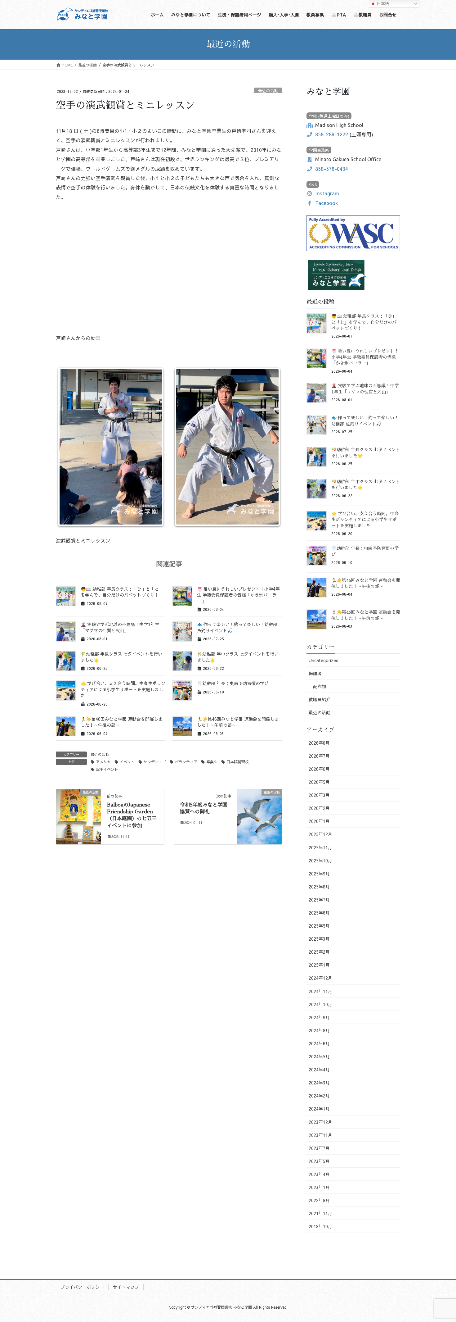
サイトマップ (126, 1287)
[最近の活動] (78, 811)
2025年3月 (319, 939)
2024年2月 (319, 1096)
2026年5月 (319, 782)
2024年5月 (319, 1056)
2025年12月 (320, 834)
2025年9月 (319, 873)
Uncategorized (323, 660)
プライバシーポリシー (82, 1287)
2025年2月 (319, 952)
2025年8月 (319, 887)
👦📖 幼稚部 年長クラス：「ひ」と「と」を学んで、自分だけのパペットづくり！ (122, 592)
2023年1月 (319, 1187)
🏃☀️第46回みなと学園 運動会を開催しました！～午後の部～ (122, 722)
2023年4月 (319, 1174)
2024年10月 (320, 1004)
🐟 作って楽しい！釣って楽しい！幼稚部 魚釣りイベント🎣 (237, 627)
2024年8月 (319, 1030)
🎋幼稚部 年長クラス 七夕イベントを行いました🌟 (121, 657)
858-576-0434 (331, 168)
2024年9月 (319, 1017)
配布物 (319, 686)
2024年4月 (319, 1069)
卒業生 (211, 761)
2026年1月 (319, 821)
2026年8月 (319, 743)
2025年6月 (319, 913)
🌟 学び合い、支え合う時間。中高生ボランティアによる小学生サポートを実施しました (123, 689)
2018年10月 (320, 1226)
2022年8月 (319, 1200)
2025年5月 (319, 926)
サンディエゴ (155, 761)
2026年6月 (319, 769)
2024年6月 (319, 1043)
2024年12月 (320, 978)
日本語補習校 (237, 761)
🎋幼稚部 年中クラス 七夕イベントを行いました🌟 (238, 657)
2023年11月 (320, 1135)
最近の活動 (268, 90)
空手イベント (107, 769)
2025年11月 (320, 847)
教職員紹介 (319, 699)
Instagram (327, 193)
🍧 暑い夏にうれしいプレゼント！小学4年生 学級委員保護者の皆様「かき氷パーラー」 (238, 595)
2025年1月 (319, 965)
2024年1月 (319, 1109)
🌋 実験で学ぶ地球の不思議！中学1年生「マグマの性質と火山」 (120, 627)
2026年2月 (319, 808)
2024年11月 (320, 991)
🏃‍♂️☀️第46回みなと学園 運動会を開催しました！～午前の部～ (238, 722)
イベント (127, 761)
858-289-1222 (331, 134)
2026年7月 (319, 756)
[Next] (269, 447)
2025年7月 (319, 900)
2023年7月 (319, 1148)
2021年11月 (320, 1213)
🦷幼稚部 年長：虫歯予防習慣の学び (233, 683)
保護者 (315, 673)
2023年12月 (320, 1122)
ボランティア (186, 761)
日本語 (382, 3)
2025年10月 (320, 860)
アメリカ (103, 761)
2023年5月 (319, 1161)
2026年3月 (319, 795)
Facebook (326, 202)
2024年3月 (319, 1082)
